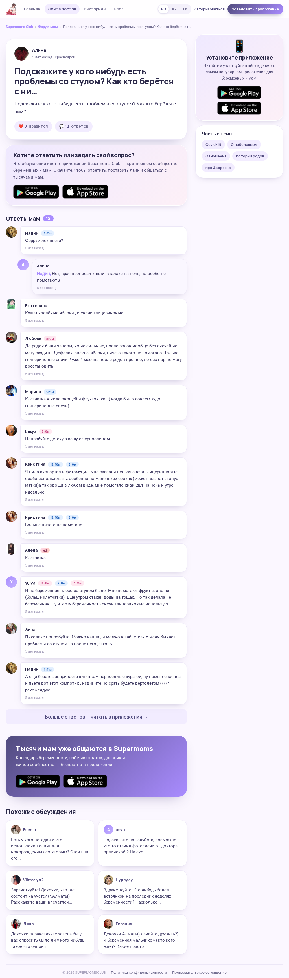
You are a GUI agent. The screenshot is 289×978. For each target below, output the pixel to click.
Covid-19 (213, 144)
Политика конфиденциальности (139, 972)
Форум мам (48, 27)
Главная (32, 9)
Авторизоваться (209, 9)
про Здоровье (218, 167)
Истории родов (250, 155)
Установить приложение (255, 9)
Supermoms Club (19, 27)
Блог (118, 9)
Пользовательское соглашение (199, 972)
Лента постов (62, 9)
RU (163, 8)
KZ (174, 8)
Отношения (215, 155)
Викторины (95, 9)
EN (185, 8)
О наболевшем (244, 144)
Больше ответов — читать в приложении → (96, 716)
